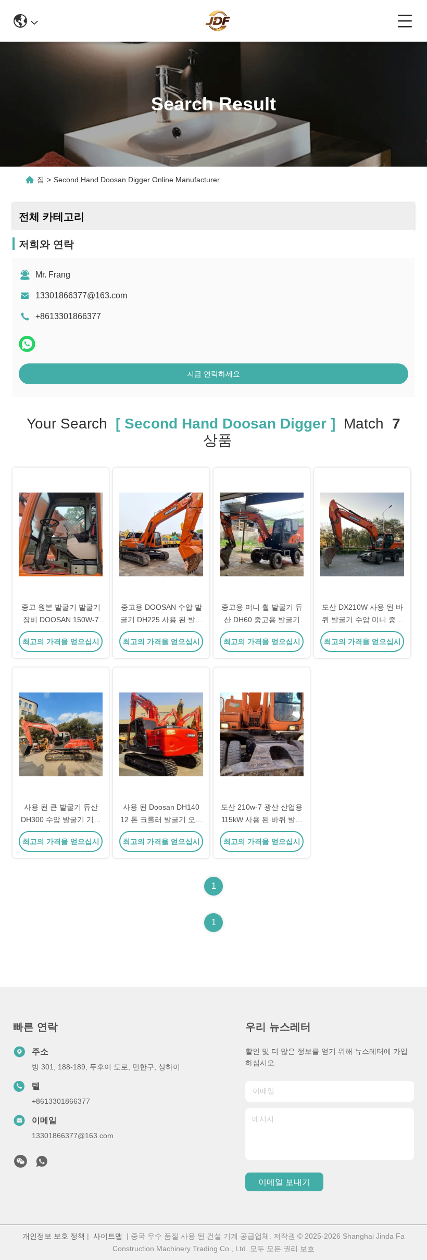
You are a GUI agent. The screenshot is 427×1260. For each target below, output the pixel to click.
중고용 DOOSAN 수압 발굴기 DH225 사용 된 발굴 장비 (161, 619)
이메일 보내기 (284, 1182)
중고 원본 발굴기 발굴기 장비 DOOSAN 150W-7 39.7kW (61, 619)
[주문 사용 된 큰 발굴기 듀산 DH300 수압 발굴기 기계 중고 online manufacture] (61, 733)
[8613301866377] (41, 1164)
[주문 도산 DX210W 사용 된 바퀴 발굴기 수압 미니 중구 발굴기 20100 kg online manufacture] (362, 534)
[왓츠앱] (27, 344)
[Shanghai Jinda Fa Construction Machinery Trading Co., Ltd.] (218, 21)
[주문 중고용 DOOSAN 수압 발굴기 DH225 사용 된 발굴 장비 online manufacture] (161, 534)
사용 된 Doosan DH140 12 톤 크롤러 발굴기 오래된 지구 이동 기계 (161, 819)
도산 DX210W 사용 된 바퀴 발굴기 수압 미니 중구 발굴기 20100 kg (362, 619)
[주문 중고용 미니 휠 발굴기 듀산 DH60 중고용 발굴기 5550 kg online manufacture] (262, 534)
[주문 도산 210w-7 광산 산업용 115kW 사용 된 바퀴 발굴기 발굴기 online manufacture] (262, 733)
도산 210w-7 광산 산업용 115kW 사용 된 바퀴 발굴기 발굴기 (262, 819)
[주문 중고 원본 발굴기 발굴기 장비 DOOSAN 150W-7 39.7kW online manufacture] (61, 534)
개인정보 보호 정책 (53, 1236)
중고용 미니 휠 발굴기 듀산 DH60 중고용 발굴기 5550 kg (262, 619)
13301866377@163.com (81, 295)
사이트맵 (107, 1236)
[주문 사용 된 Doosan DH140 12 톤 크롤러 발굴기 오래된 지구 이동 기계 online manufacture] (161, 733)
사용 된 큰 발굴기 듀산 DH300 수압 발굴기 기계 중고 (61, 819)
